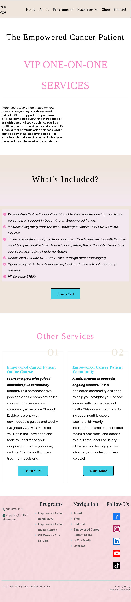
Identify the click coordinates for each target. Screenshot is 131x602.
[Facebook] (117, 516)
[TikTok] (117, 566)
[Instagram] (117, 529)
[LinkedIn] (117, 541)
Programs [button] (61, 9)
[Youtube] (117, 553)
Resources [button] (85, 9)
